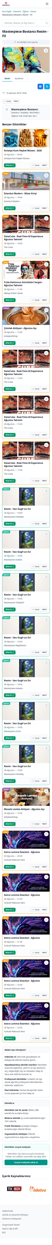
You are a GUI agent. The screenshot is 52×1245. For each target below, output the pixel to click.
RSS (4, 1232)
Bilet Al (9, 165)
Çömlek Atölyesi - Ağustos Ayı (20, 328)
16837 (16, 101)
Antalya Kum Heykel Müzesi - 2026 (23, 150)
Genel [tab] (7, 78)
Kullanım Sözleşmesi (11, 1218)
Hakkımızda (7, 1211)
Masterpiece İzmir (12, 731)
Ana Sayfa (6, 11)
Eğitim (26, 11)
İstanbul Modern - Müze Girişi (20, 193)
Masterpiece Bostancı (24, 109)
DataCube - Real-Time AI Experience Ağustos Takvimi (23, 238)
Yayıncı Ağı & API (10, 1228)
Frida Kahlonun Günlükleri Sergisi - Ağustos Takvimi (23, 284)
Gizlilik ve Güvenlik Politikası (15, 1214)
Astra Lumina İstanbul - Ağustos (22, 852)
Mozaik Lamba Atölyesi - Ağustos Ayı (24, 809)
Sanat (33, 11)
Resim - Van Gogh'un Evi (17, 508)
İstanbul (17, 11)
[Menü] (47, 4)
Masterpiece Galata (13, 559)
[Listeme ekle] (46, 50)
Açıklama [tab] (19, 78)
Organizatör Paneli (11, 1224)
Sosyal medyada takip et (26, 1162)
